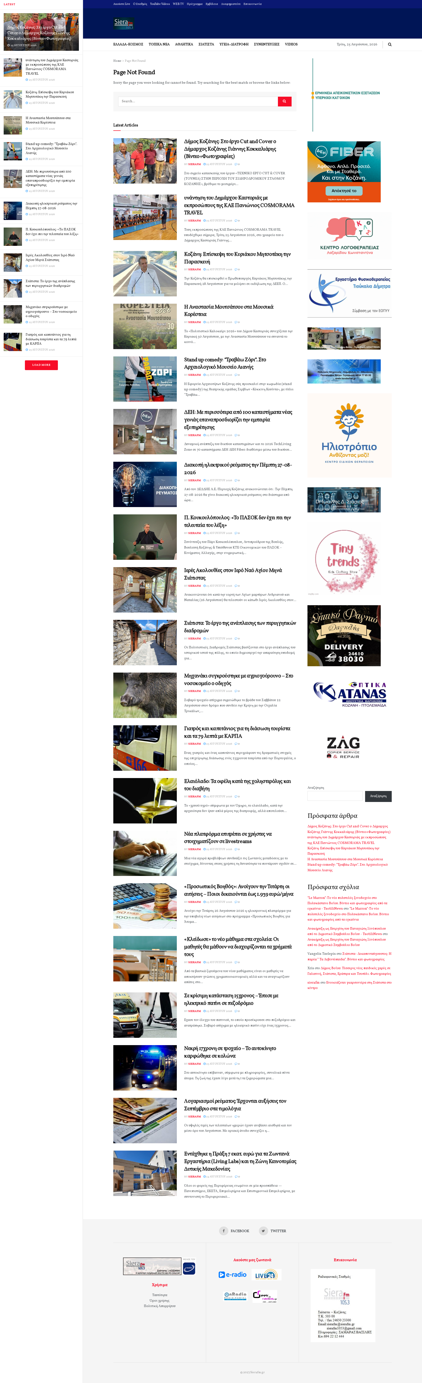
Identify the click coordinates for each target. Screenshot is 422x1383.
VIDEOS (291, 44)
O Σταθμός (140, 4)
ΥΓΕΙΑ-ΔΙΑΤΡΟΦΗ (234, 44)
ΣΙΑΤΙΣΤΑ (206, 44)
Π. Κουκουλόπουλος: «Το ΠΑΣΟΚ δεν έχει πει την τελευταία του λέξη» (52, 231)
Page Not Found (135, 61)
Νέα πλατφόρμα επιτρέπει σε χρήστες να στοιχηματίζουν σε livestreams (228, 838)
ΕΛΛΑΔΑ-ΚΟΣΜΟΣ (128, 44)
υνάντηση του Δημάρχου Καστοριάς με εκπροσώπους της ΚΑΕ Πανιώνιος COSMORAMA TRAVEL (52, 67)
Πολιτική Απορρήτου (160, 1306)
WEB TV (178, 4)
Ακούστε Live (121, 4)
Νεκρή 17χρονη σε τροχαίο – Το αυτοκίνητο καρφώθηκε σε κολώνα (230, 1052)
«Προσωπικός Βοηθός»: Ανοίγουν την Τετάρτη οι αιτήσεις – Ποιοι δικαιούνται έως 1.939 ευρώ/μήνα (239, 890)
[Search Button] (285, 101)
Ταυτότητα (159, 1295)
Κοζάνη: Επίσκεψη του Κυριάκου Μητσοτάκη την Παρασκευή (50, 94)
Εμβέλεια (212, 4)
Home (117, 61)
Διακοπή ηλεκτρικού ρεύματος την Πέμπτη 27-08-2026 (51, 205)
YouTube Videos (160, 4)
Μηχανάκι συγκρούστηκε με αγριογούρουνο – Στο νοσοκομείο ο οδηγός (51, 311)
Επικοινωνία (252, 4)
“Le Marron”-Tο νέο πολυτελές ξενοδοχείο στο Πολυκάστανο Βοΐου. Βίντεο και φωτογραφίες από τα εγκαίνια (348, 914)
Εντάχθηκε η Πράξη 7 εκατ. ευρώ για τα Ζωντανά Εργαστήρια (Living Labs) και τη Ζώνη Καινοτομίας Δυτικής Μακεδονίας (240, 1161)
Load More (41, 365)
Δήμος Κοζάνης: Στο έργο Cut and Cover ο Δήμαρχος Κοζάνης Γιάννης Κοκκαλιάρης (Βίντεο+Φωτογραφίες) (39, 33)
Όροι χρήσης (159, 1301)
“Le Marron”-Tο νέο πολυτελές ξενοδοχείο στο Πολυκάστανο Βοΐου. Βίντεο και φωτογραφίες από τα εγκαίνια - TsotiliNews (347, 903)
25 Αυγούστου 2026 (219, 164)
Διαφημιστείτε (231, 4)
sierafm (194, 164)
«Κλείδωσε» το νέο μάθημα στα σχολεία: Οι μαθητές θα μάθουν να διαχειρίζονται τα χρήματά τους (238, 947)
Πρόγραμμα (195, 4)
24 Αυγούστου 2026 (219, 1177)
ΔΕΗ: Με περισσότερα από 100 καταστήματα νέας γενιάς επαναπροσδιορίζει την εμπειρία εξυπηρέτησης (50, 178)
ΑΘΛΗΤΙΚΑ (184, 44)
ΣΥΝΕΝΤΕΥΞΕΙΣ (267, 44)
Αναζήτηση (315, 788)
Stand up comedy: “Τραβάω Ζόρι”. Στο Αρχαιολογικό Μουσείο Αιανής (51, 148)
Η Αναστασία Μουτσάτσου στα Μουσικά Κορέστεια (48, 120)
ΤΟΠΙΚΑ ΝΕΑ (159, 44)
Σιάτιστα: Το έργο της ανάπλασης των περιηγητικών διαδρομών (50, 283)
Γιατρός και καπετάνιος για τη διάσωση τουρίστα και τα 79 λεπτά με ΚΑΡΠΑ (51, 339)
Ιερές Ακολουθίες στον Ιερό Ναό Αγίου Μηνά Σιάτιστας (50, 257)
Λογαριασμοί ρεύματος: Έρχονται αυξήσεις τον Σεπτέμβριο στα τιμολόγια (235, 1105)
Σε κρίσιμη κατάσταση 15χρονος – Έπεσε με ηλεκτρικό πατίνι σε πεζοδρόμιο (231, 999)
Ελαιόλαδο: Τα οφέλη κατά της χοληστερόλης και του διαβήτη (237, 785)
